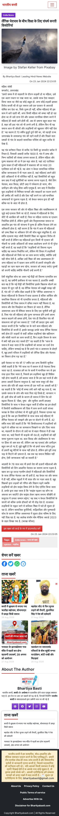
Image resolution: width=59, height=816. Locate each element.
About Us (16, 786)
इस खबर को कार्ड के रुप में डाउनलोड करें (22, 528)
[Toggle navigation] (52, 5)
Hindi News (36, 76)
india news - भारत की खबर (26, 540)
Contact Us (48, 786)
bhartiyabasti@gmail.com (38, 778)
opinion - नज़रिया (11, 544)
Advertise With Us (32, 799)
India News (8, 15)
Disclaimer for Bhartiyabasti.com (32, 805)
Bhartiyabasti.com (24, 813)
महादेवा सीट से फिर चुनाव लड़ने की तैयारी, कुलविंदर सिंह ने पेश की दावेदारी (42, 610)
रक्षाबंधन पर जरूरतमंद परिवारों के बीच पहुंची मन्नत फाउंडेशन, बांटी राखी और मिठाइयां (43, 652)
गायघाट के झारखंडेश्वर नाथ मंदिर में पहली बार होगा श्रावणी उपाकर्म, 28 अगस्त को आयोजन (14, 652)
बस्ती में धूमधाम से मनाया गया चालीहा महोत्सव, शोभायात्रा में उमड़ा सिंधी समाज (14, 610)
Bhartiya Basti (13, 76)
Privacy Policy (31, 786)
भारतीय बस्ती (9, 5)
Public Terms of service (32, 792)
